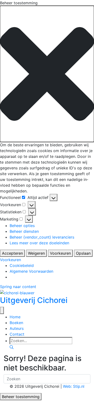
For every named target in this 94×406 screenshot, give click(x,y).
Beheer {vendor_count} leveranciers (42, 237)
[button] (47, 74)
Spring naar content (18, 286)
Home (15, 316)
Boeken (16, 322)
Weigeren (36, 253)
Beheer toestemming (21, 396)
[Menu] (2, 310)
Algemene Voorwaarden (31, 271)
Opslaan (83, 253)
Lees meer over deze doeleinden (39, 242)
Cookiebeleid (22, 265)
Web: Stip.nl (73, 386)
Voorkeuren (60, 253)
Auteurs (17, 328)
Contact (17, 334)
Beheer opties (22, 225)
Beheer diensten (24, 231)
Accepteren (12, 253)
